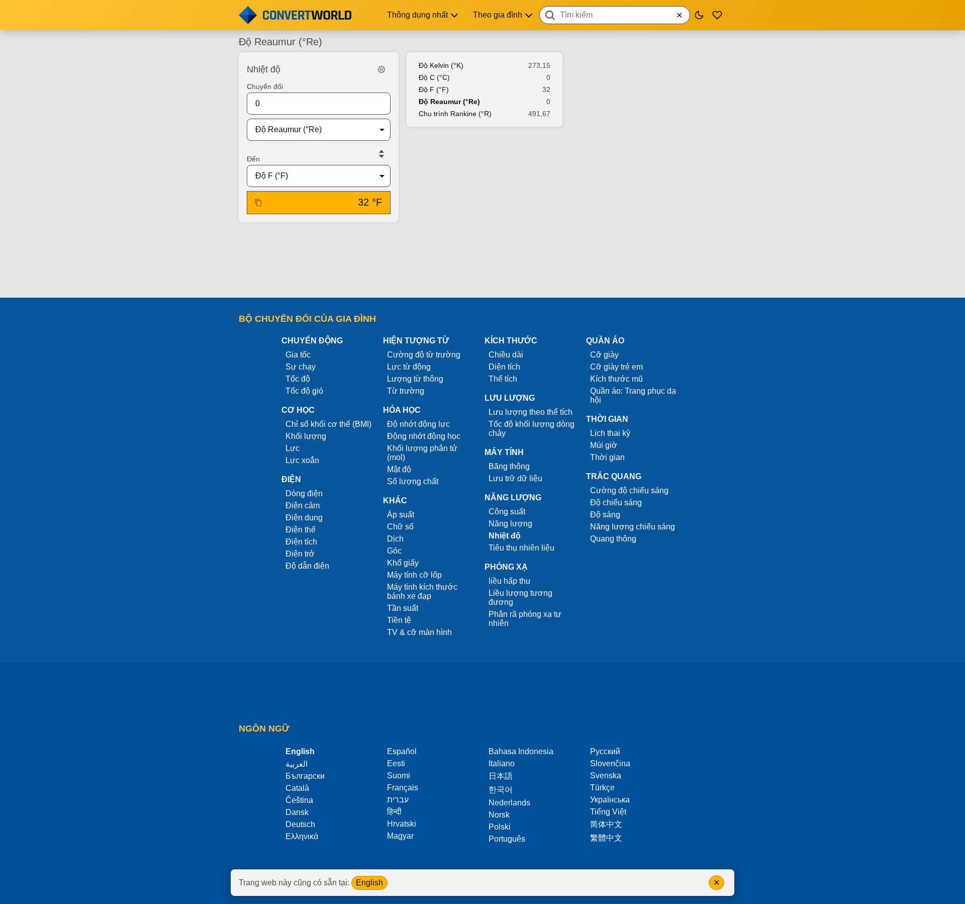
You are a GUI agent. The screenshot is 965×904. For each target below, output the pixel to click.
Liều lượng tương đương (520, 597)
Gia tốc (298, 354)
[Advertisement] (482, 261)
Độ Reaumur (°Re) (449, 102)
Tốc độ (297, 379)
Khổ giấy (403, 563)
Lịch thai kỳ (610, 433)
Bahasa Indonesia (521, 751)
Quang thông (613, 538)
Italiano (502, 763)
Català (297, 788)
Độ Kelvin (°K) (441, 65)
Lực (292, 448)
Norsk (499, 814)
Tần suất (402, 608)
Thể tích (503, 379)
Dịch (395, 538)
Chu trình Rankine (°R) (455, 114)
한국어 (501, 789)
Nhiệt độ (505, 535)
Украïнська (610, 799)
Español (402, 751)
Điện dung (304, 517)
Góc (394, 551)
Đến (253, 159)
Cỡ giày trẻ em (616, 367)
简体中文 (606, 824)
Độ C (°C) (434, 77)
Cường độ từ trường (423, 354)
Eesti (396, 763)
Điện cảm (302, 505)
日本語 (501, 776)
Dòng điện (304, 493)
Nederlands (509, 802)
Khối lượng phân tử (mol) (422, 453)
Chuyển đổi (265, 86)
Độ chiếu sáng (616, 502)
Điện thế (300, 529)
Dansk (297, 812)
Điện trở (300, 554)
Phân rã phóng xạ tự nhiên (525, 618)
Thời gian (607, 457)
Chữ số (400, 526)
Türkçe (602, 787)
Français (402, 787)
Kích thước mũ (616, 379)
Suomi (398, 775)
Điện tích (301, 541)
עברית (398, 799)
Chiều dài (506, 354)
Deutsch (300, 824)
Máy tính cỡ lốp (414, 575)
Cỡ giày (604, 354)
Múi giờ (603, 445)
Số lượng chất (412, 481)
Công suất (507, 511)
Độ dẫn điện (307, 566)
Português (507, 839)
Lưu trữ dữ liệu (515, 478)
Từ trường (405, 391)
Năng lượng (510, 523)
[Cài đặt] (381, 69)
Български (305, 776)
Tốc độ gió (304, 391)
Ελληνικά (301, 836)
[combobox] (614, 15)
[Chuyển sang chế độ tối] (699, 15)
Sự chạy (300, 367)
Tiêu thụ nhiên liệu (521, 548)
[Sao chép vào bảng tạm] (258, 203)
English (369, 882)
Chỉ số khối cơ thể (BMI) (328, 424)
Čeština (299, 800)
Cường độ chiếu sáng (629, 490)
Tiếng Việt (608, 811)
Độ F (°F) (434, 89)
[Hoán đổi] (381, 154)
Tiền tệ (399, 620)
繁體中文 (606, 838)
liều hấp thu (509, 581)
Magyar (400, 836)
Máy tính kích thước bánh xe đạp (422, 591)
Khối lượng (305, 436)
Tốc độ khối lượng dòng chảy (531, 428)
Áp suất (400, 514)
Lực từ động (409, 367)
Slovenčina (610, 763)
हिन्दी (394, 811)
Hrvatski (401, 824)
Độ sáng (605, 514)
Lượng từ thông (415, 379)
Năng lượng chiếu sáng (632, 526)
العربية (296, 764)
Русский (605, 751)
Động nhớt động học (423, 436)
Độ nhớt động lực (418, 424)
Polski (500, 827)
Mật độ (399, 469)
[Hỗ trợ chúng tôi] (717, 15)
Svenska (605, 775)
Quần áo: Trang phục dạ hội (633, 395)
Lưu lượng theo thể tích (530, 412)
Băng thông (509, 466)
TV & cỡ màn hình (419, 632)
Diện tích (504, 367)
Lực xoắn (302, 460)
